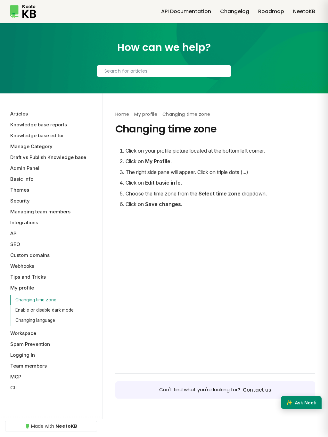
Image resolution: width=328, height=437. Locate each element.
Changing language (35, 320)
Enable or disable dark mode (44, 310)
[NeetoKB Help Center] (23, 11)
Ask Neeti (301, 402)
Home (122, 114)
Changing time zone (35, 299)
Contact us (257, 389)
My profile (145, 114)
